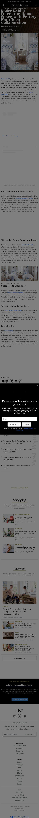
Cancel (26, 424)
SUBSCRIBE (14, 424)
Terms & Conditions (28, 428)
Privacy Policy (19, 430)
